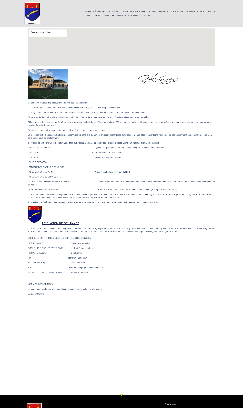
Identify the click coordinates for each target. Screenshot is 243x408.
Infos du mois (134, 15)
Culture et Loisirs (92, 15)
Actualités (113, 11)
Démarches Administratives (134, 11)
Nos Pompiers (176, 11)
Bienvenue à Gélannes (95, 11)
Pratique (191, 11)
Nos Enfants (205, 11)
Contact (147, 15)
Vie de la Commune (113, 15)
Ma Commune (158, 11)
